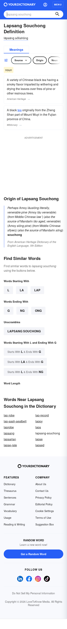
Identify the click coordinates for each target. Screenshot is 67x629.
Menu (58, 4)
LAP (37, 290)
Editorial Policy (43, 504)
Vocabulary (10, 511)
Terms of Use (43, 517)
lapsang (9, 433)
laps (38, 427)
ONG (38, 310)
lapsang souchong (24, 331)
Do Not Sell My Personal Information (33, 593)
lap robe (9, 415)
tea (19, 110)
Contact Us (41, 491)
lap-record (42, 415)
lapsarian (10, 439)
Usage (7, 517)
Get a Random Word (33, 554)
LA (22, 290)
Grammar (9, 504)
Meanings (16, 49)
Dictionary (9, 484)
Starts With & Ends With (24, 351)
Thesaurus (10, 491)
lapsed (39, 445)
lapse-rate (10, 445)
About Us (40, 484)
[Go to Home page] (20, 4)
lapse (39, 439)
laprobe (9, 427)
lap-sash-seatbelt (15, 421)
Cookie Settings (44, 511)
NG (22, 310)
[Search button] (57, 14)
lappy (39, 421)
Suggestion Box (44, 524)
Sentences (10, 497)
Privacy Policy (43, 497)
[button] (45, 4)
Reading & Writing (14, 524)
